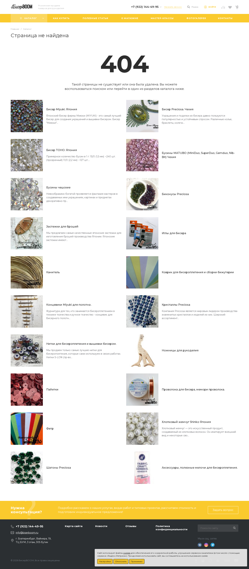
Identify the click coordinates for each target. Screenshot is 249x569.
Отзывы (130, 526)
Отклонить (121, 561)
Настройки (105, 561)
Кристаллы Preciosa (176, 304)
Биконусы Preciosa (175, 194)
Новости (101, 526)
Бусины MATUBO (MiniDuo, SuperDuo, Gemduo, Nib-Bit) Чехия (198, 155)
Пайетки (52, 389)
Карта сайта (73, 526)
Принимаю (137, 561)
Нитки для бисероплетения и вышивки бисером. (81, 343)
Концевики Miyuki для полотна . (69, 304)
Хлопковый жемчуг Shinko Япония (186, 422)
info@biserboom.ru (27, 532)
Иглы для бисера (174, 233)
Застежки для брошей (62, 226)
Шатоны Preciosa (58, 467)
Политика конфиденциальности (172, 527)
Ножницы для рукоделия (180, 350)
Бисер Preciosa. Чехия (177, 109)
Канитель (53, 272)
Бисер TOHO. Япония (61, 150)
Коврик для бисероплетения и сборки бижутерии (198, 272)
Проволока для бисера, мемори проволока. (193, 389)
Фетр (50, 428)
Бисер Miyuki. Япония (61, 109)
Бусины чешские (58, 187)
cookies (126, 553)
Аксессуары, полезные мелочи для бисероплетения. (199, 467)
